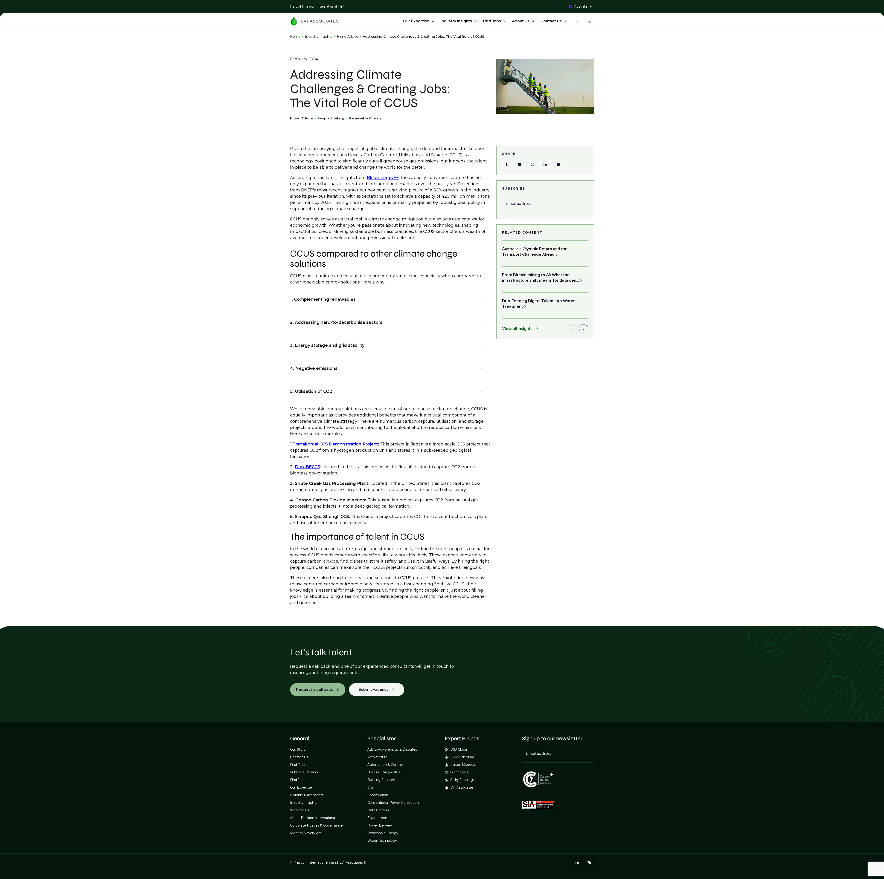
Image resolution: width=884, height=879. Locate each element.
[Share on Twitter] (532, 164)
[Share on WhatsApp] (519, 164)
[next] (583, 328)
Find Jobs (492, 21)
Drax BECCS (307, 466)
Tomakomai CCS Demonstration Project (335, 444)
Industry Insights (456, 21)
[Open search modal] (577, 21)
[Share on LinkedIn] (545, 164)
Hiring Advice (347, 37)
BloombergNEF (383, 177)
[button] (387, 299)
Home (295, 37)
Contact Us (551, 21)
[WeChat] (589, 862)
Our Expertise (416, 21)
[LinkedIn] (577, 862)
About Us (520, 21)
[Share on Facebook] (506, 164)
